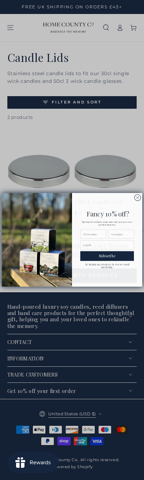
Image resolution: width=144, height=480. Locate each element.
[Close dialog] (138, 198)
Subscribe (107, 256)
